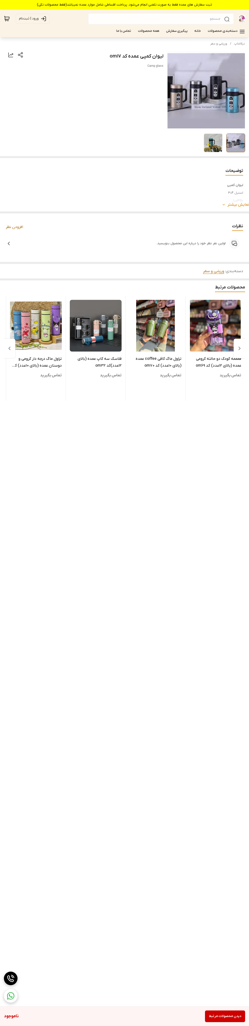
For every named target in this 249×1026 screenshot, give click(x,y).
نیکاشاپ (239, 44)
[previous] (239, 348)
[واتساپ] (11, 996)
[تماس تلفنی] (11, 978)
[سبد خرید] (7, 19)
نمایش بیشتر (238, 204)
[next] (9, 348)
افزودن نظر (14, 227)
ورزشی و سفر (218, 44)
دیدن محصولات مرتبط (225, 1016)
